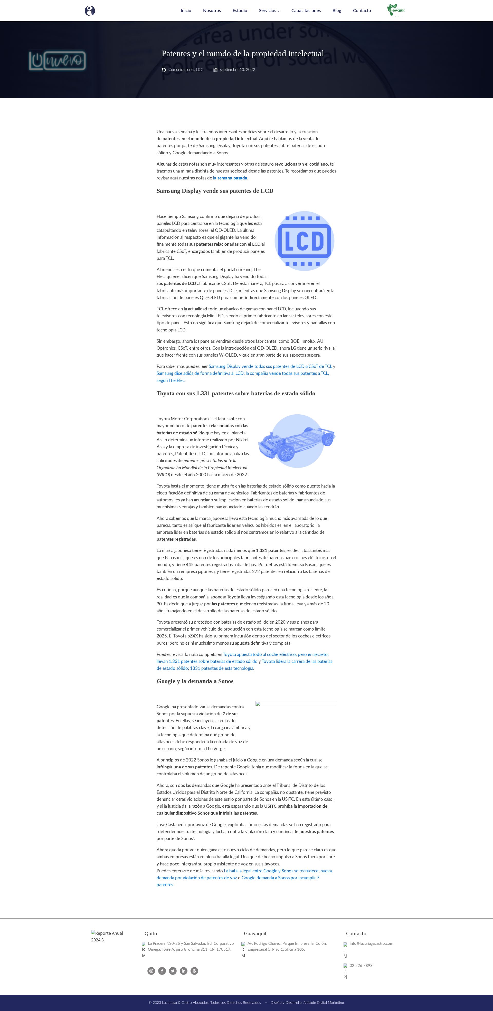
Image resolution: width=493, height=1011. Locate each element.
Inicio (186, 10)
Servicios (267, 10)
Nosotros (212, 10)
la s (216, 178)
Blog (337, 10)
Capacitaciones (306, 10)
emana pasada (233, 178)
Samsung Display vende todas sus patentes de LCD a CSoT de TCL (270, 366)
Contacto (362, 10)
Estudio (240, 10)
